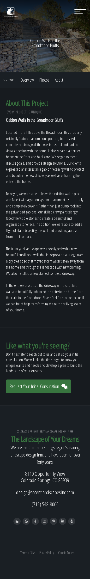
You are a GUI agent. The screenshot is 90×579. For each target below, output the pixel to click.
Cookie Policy (65, 552)
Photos (44, 80)
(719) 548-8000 (45, 504)
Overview (27, 80)
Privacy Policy (46, 552)
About (59, 80)
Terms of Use (27, 552)
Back (11, 80)
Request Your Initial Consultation (34, 386)
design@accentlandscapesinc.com (45, 492)
